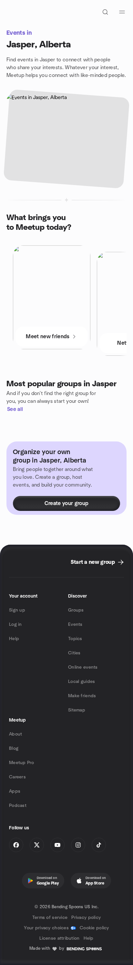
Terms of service (49, 917)
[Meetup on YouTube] (57, 845)
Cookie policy (94, 928)
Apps (14, 791)
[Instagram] (78, 845)
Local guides (81, 681)
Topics (75, 639)
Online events (83, 667)
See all (15, 409)
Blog (13, 748)
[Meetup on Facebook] (16, 845)
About (15, 734)
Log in (15, 624)
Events (75, 624)
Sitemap (76, 710)
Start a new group (93, 562)
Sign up (17, 610)
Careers (17, 777)
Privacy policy (86, 917)
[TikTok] (99, 845)
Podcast (17, 805)
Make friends (82, 696)
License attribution (59, 938)
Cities (74, 653)
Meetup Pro (21, 763)
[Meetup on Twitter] (37, 845)
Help (14, 639)
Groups (76, 610)
